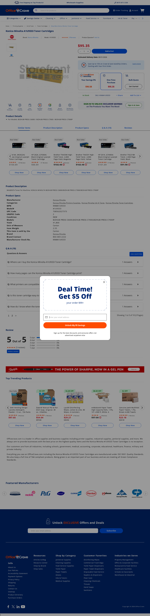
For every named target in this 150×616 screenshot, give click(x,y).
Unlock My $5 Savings (75, 325)
